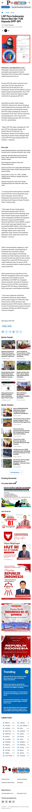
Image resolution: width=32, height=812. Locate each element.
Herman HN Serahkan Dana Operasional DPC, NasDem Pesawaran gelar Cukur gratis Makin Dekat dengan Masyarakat (16, 709)
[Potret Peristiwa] (16, 2)
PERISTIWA (1, 421)
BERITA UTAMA (1, 412)
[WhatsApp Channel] (13, 801)
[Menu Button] (2, 2)
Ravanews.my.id (21, 793)
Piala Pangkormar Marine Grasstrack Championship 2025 (12, 163)
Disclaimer (20, 782)
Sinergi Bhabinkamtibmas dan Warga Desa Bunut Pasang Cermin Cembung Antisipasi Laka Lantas (15, 151)
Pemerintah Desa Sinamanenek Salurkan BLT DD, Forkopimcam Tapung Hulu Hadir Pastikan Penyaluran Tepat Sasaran (21, 431)
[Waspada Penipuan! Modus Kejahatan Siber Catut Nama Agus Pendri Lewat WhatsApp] (8, 386)
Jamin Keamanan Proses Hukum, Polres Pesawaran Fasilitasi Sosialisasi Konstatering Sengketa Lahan (24, 354)
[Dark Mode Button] (26, 2)
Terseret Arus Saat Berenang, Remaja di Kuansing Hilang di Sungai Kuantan (21, 441)
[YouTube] (10, 801)
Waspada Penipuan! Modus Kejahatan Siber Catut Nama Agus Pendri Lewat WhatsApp (7, 395)
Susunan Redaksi (22, 779)
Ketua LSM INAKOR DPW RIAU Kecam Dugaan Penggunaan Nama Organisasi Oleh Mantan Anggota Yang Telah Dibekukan (20, 411)
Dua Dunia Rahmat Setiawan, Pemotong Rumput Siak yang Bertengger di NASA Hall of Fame (16, 701)
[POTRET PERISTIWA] (16, 769)
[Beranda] (2, 12)
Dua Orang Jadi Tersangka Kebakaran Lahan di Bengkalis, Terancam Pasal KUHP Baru (21, 462)
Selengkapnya (15, 472)
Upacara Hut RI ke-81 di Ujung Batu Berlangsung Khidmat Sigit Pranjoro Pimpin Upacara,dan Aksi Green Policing (15, 169)
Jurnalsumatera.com (7, 793)
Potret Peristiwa (25, 806)
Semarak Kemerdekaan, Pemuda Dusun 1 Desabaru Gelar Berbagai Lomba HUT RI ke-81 (16, 693)
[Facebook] (2, 331)
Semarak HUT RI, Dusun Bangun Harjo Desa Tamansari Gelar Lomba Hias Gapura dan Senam (15, 678)
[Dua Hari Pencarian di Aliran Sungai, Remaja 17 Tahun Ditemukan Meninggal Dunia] (7, 422)
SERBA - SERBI (6, 326)
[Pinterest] (13, 331)
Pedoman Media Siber (7, 782)
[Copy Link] (20, 331)
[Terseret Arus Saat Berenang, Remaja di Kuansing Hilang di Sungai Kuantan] (7, 442)
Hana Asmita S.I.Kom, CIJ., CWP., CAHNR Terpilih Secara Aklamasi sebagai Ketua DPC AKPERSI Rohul (14, 176)
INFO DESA (1, 431)
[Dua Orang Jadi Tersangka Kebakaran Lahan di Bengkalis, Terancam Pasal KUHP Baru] (7, 463)
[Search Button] (29, 2)
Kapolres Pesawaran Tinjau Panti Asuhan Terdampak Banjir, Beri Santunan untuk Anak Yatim (14, 183)
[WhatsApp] (17, 331)
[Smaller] (2, 30)
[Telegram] (10, 331)
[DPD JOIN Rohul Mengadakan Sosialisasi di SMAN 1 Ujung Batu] (24, 386)
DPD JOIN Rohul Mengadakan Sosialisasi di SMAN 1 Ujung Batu (23, 395)
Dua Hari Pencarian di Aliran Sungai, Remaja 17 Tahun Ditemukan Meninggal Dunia (21, 420)
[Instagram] (6, 801)
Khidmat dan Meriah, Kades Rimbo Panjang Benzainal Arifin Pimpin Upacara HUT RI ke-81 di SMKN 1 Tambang (16, 685)
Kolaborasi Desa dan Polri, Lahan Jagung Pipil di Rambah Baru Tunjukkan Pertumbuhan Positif (23, 374)
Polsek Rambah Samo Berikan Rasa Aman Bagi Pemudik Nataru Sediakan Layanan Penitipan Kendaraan (7, 374)
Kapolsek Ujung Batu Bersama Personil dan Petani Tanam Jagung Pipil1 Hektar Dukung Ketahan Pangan (14, 157)
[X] (6, 331)
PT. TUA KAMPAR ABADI (12, 806)
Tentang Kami (5, 779)
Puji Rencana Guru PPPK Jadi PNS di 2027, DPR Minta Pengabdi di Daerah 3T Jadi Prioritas (21, 452)
